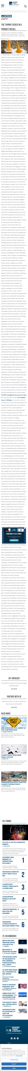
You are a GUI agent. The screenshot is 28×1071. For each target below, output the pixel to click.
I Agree (14, 1068)
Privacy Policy (19, 1055)
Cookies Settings (14, 1059)
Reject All (14, 1064)
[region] (14, 1057)
